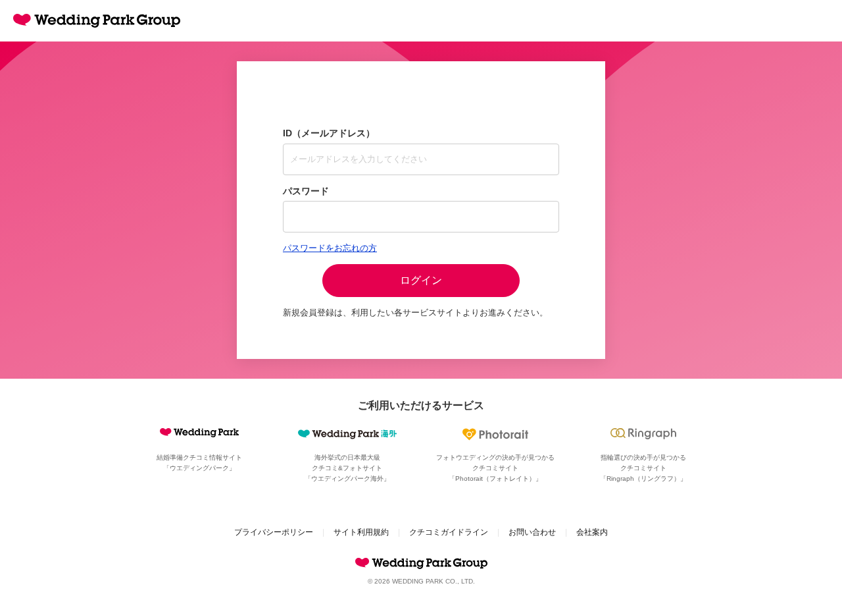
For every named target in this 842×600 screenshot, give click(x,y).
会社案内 (592, 532)
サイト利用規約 (361, 532)
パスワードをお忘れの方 (330, 248)
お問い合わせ (532, 532)
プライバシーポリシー (273, 532)
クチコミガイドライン (448, 532)
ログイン (421, 280)
